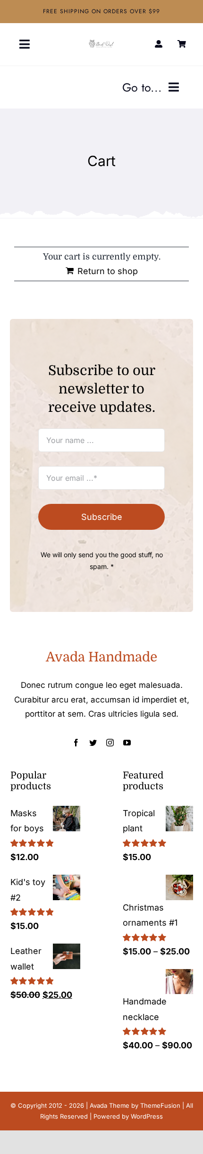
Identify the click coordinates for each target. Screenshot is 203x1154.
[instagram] (110, 742)
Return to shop (107, 271)
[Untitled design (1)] (101, 43)
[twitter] (93, 742)
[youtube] (127, 742)
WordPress (147, 1116)
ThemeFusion (160, 1105)
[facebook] (76, 742)
